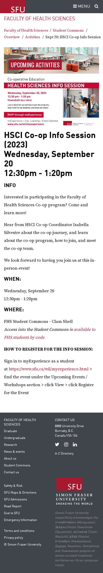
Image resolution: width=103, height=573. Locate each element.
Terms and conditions (19, 531)
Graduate (10, 431)
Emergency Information (20, 520)
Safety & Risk (13, 486)
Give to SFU (12, 513)
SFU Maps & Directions (20, 492)
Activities (32, 37)
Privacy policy (13, 537)
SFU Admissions (15, 499)
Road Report (12, 506)
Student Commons (68, 30)
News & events (14, 451)
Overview (12, 37)
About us (10, 458)
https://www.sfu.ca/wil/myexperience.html (48, 369)
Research (10, 445)
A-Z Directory (64, 453)
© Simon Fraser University (22, 544)
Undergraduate (14, 438)
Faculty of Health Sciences (39, 18)
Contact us (11, 472)
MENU (83, 6)
